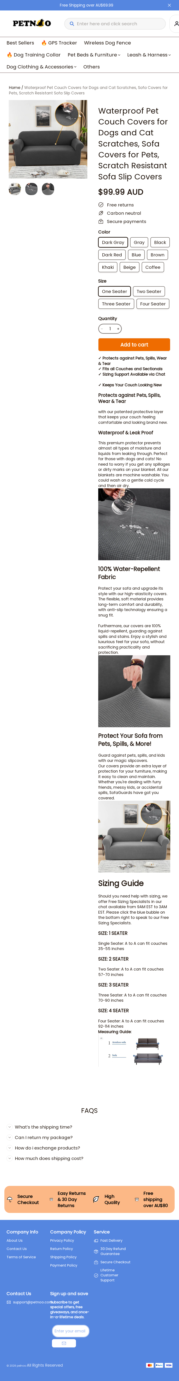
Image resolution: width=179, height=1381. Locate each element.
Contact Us (17, 1248)
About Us (14, 1240)
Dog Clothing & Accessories (40, 66)
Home (14, 87)
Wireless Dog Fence (107, 42)
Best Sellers (20, 42)
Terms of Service (21, 1257)
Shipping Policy (63, 1257)
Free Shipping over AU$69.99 (86, 5)
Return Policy (61, 1248)
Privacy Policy (62, 1240)
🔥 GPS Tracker (59, 42)
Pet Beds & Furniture (92, 54)
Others (91, 66)
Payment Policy (63, 1265)
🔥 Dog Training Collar (34, 54)
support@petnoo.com (33, 1302)
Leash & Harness (147, 54)
